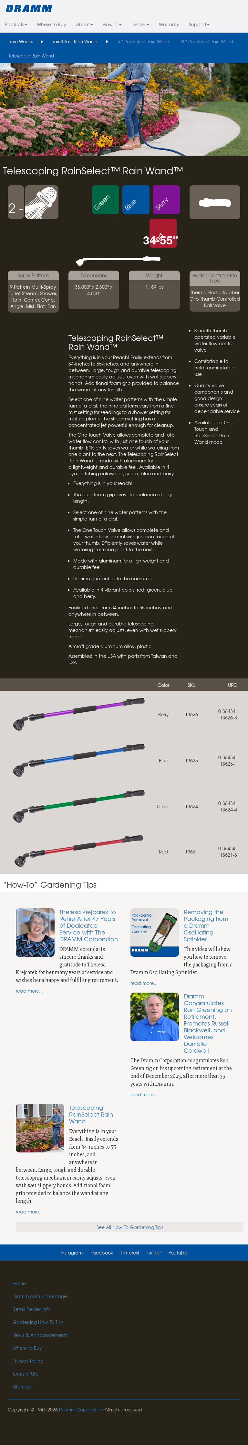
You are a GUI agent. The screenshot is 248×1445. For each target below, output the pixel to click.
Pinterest (130, 1252)
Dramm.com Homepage (40, 1296)
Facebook (101, 1252)
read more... (29, 990)
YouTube (178, 1252)
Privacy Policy (28, 1360)
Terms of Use (25, 1373)
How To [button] (111, 24)
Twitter (154, 1252)
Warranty (169, 24)
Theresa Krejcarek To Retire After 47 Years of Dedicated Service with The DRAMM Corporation (88, 925)
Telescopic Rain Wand (31, 56)
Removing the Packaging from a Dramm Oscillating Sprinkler (206, 925)
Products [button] (14, 24)
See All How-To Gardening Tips (130, 1227)
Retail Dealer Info (31, 1309)
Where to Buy (51, 24)
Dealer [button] (138, 24)
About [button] (83, 24)
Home (19, 1283)
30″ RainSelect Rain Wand (207, 41)
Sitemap (22, 1386)
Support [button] (197, 24)
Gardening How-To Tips (38, 1322)
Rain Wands (21, 41)
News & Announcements (40, 1335)
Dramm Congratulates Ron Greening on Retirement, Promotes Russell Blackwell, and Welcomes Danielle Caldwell (208, 1023)
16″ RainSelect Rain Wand (143, 41)
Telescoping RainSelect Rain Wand (91, 1114)
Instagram (72, 1252)
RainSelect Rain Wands (75, 41)
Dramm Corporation (81, 1409)
